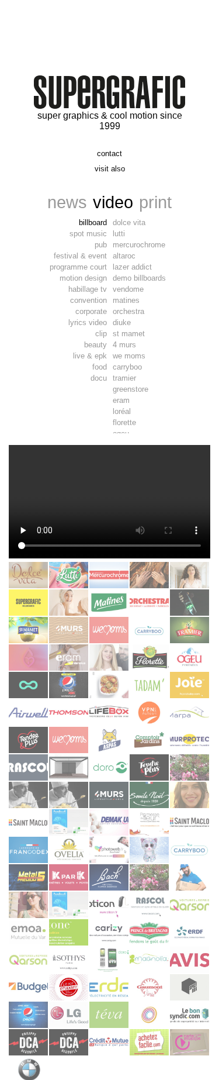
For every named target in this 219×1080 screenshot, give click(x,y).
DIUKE (122, 322)
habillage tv (87, 289)
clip (101, 333)
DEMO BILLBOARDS (139, 278)
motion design (83, 278)
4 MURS (124, 344)
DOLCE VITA (129, 222)
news (67, 202)
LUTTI (119, 233)
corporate (91, 311)
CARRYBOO (127, 367)
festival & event (80, 255)
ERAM (121, 400)
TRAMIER (124, 378)
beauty (95, 344)
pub (101, 244)
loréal (122, 411)
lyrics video (87, 322)
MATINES (126, 300)
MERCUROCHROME (139, 244)
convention (88, 300)
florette (124, 422)
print (155, 202)
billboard (93, 222)
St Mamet (129, 333)
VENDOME (128, 289)
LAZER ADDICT (132, 267)
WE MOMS (129, 355)
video (113, 202)
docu (99, 378)
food (99, 367)
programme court (78, 267)
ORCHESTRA (128, 311)
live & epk (90, 355)
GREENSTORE (130, 389)
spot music (88, 233)
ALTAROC (124, 255)
